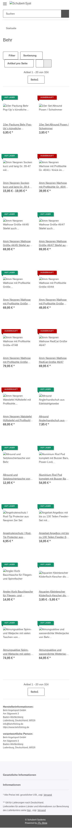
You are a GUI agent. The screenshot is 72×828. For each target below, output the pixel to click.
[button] (54, 4)
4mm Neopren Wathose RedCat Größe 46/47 (53, 360)
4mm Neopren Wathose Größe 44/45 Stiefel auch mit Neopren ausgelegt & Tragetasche (17, 243)
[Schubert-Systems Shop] (20, 3)
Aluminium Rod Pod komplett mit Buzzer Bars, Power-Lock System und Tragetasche (54, 477)
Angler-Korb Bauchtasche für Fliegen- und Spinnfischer (18, 593)
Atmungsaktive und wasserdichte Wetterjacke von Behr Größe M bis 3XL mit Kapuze (54, 652)
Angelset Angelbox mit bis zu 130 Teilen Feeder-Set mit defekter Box (54, 535)
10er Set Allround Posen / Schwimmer (54, 126)
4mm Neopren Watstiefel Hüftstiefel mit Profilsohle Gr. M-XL (17, 418)
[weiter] (66, 80)
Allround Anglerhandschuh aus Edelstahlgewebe (51, 418)
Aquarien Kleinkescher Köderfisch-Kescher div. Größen (52, 593)
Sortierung (30, 55)
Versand (48, 795)
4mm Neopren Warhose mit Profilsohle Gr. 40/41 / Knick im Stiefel (53, 185)
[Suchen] (65, 14)
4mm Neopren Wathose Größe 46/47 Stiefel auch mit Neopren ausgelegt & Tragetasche (53, 243)
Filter (11, 55)
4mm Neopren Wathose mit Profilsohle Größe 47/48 (17, 360)
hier (29, 810)
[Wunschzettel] (60, 4)
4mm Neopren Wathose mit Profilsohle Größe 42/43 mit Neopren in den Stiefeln (18, 302)
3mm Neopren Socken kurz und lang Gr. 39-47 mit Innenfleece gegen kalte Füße (17, 185)
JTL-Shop (42, 823)
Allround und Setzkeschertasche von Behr (16, 477)
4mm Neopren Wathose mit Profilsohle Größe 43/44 (53, 302)
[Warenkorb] (66, 4)
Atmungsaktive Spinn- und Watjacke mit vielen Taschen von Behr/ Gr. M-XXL (18, 652)
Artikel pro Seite (17, 63)
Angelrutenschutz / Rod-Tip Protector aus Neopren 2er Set (17, 535)
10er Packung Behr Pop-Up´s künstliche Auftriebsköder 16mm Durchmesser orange (17, 126)
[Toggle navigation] (5, 2)
